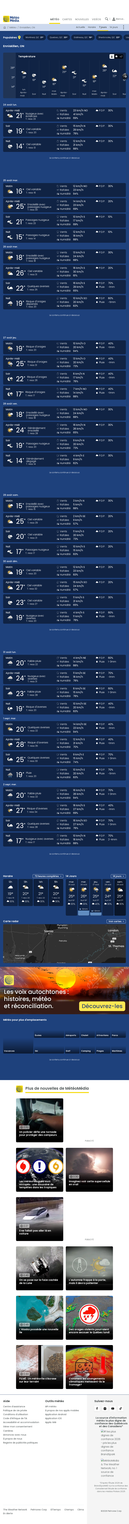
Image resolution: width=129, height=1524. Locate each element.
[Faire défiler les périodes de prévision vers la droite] (125, 76)
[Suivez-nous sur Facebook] (97, 1409)
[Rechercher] (106, 19)
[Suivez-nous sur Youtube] (113, 1409)
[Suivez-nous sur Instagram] (105, 1409)
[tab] (111, 56)
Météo (13, 27)
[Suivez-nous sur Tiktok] (121, 1409)
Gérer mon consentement (17, 1426)
